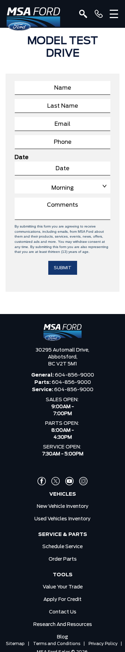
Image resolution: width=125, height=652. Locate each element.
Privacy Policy (103, 644)
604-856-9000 (74, 375)
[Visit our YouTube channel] (69, 481)
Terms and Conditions (56, 644)
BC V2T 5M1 (62, 364)
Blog (62, 637)
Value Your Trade (63, 587)
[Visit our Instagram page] (83, 481)
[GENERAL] (98, 14)
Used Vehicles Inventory (62, 519)
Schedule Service (62, 546)
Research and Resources (62, 624)
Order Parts (63, 559)
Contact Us (62, 612)
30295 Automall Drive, (62, 350)
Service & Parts (62, 534)
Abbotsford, (62, 357)
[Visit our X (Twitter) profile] (55, 481)
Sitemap (15, 644)
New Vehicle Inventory (63, 506)
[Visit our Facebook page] (42, 481)
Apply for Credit (62, 599)
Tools (63, 574)
